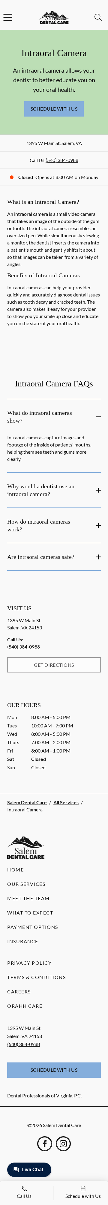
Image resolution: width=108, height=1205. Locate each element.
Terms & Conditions (36, 977)
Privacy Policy (29, 963)
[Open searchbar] (98, 17)
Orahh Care (24, 1006)
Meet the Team (28, 898)
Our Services (26, 884)
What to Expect (30, 912)
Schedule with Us (54, 108)
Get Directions (54, 665)
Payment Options (32, 927)
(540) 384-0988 (62, 160)
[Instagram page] (63, 1143)
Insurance (22, 941)
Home (15, 869)
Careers (19, 991)
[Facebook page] (44, 1143)
